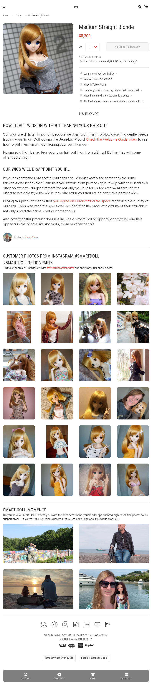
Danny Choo (31, 237)
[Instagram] (65, 624)
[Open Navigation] (4, 7)
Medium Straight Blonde (106, 26)
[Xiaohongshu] (86, 624)
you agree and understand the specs (81, 201)
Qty (80, 46)
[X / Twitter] (44, 624)
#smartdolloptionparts (60, 268)
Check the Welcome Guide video (111, 139)
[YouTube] (97, 624)
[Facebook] (54, 624)
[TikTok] (76, 624)
